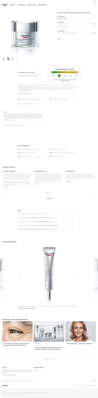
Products (12, 5)
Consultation (21, 5)
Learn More (93, 32)
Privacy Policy (28, 380)
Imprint (22, 380)
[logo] (5, 4)
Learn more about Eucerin (9, 374)
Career (75, 385)
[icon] (92, 380)
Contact (36, 370)
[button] (24, 125)
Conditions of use (15, 380)
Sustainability (42, 5)
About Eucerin (31, 5)
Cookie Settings (6, 380)
